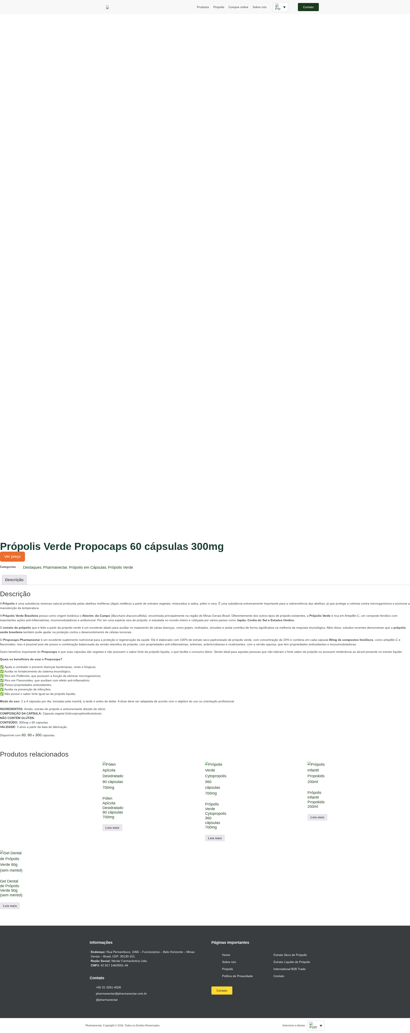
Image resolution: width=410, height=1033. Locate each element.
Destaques (32, 567)
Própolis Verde (120, 567)
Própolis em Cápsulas (87, 567)
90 (30, 735)
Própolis (218, 7)
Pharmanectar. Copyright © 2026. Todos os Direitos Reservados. (122, 1025)
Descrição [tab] (14, 580)
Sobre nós (259, 7)
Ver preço (12, 556)
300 (38, 735)
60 (24, 735)
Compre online (238, 7)
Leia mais (112, 827)
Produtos (203, 7)
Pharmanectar (55, 567)
